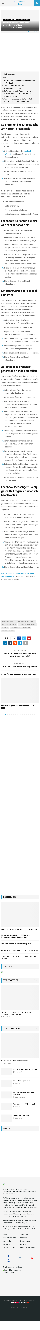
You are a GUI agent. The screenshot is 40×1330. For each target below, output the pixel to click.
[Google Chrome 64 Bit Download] (6, 1071)
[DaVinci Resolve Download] (6, 1118)
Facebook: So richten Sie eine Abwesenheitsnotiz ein (15, 87)
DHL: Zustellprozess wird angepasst (20, 666)
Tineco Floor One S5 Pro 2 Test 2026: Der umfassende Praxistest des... (16, 1013)
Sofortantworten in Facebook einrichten (19, 91)
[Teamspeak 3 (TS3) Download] (6, 1106)
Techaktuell (9, 28)
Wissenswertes (25, 19)
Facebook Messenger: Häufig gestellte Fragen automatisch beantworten (18, 100)
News (5, 1234)
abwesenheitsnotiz (8, 621)
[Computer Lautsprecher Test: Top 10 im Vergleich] (20, 914)
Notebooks (7, 1241)
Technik (23, 1244)
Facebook (6, 19)
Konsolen (23, 1238)
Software (6, 1244)
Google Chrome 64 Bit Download (25, 1069)
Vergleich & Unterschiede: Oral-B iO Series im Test (20, 950)
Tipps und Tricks (14, 19)
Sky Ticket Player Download (23, 1081)
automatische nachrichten (27, 624)
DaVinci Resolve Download (22, 1115)
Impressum (24, 1307)
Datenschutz (15, 1307)
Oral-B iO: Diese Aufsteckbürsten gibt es (16, 944)
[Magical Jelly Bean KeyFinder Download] (6, 1094)
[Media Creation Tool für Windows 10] (20, 1045)
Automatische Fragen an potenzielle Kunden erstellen (17, 95)
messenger (26, 627)
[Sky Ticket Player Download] (6, 1083)
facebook (5, 627)
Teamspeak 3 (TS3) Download (24, 1104)
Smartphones (25, 1241)
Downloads (24, 1234)
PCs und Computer (9, 1238)
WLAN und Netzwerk (27, 1247)
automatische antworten (26, 621)
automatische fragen (9, 624)
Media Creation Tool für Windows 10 (14, 1061)
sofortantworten (8, 631)
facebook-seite (15, 627)
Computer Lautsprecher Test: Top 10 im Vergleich (19, 929)
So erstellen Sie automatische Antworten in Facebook (19, 82)
